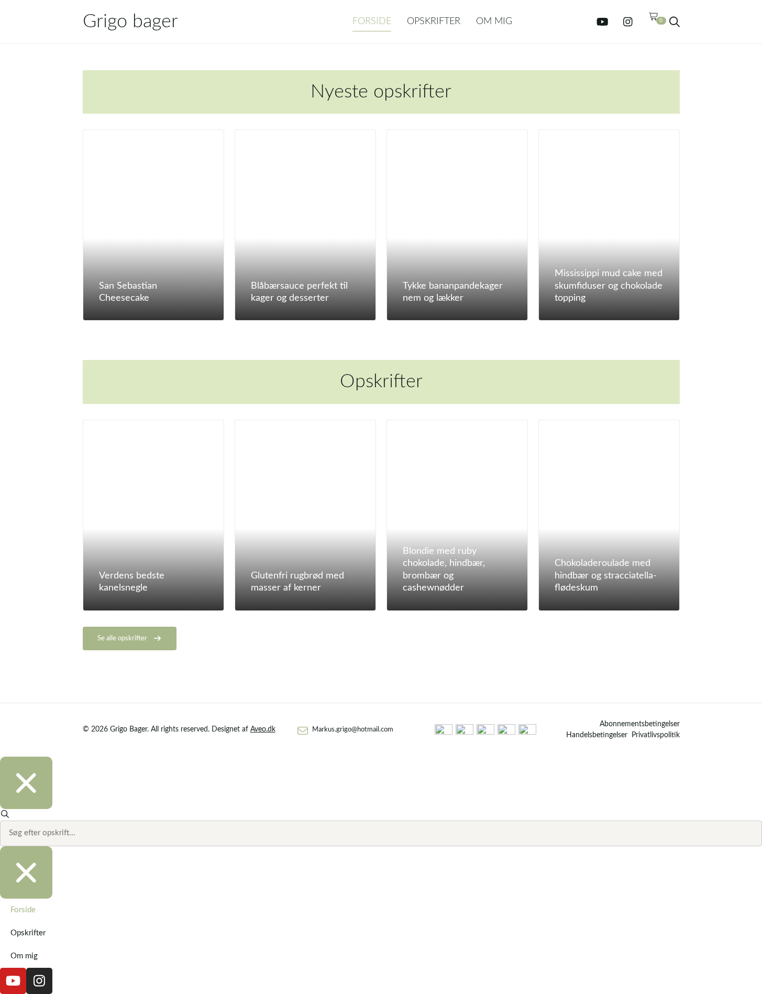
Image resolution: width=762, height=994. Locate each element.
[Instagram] (627, 22)
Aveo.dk (262, 729)
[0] (654, 21)
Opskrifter (433, 21)
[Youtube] (602, 22)
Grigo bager (130, 21)
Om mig (494, 21)
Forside (371, 21)
